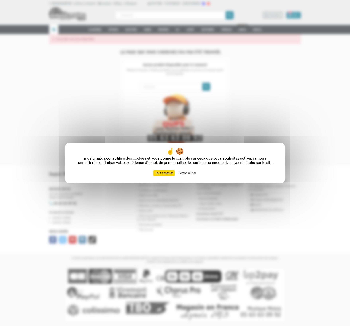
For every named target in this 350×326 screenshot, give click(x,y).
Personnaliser (187, 173)
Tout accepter (164, 173)
